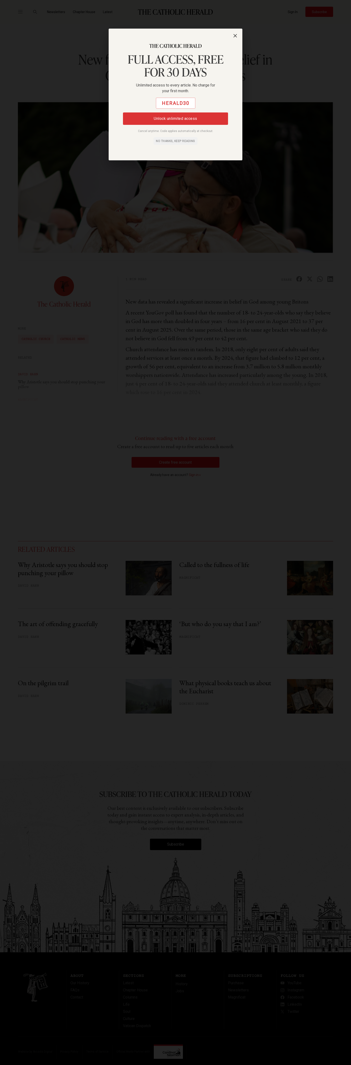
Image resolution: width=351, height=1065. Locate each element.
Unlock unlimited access (175, 118)
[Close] (235, 36)
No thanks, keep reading (175, 141)
